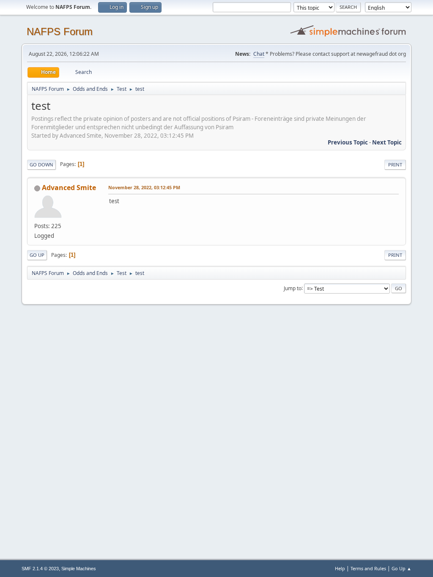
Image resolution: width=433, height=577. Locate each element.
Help (340, 568)
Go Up (37, 255)
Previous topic (348, 142)
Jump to (292, 287)
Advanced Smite (69, 187)
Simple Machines (78, 568)
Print (395, 164)
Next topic (387, 142)
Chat (258, 53)
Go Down (41, 164)
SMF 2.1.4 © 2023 (40, 568)
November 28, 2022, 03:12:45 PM (144, 187)
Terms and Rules (368, 568)
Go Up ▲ (401, 568)
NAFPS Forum (60, 31)
